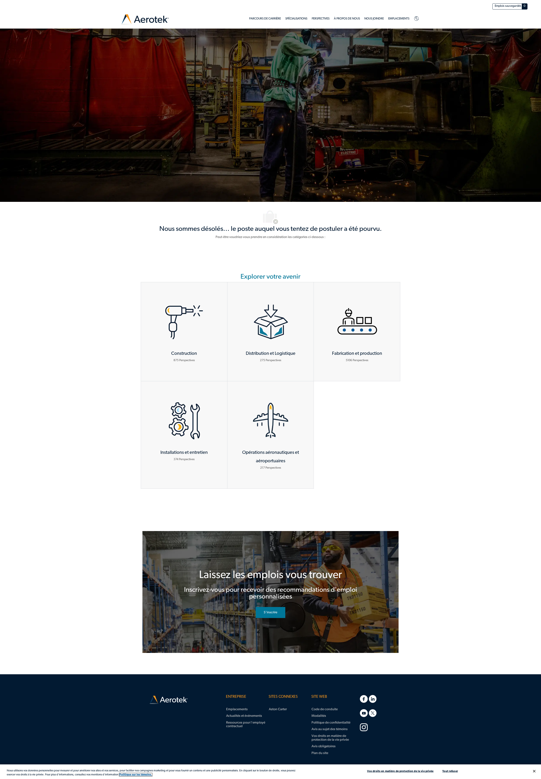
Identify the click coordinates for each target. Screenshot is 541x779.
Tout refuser (450, 771)
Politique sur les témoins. (135, 774)
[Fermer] (534, 771)
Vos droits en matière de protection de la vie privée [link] (330, 738)
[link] (145, 19)
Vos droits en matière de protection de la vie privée (400, 771)
